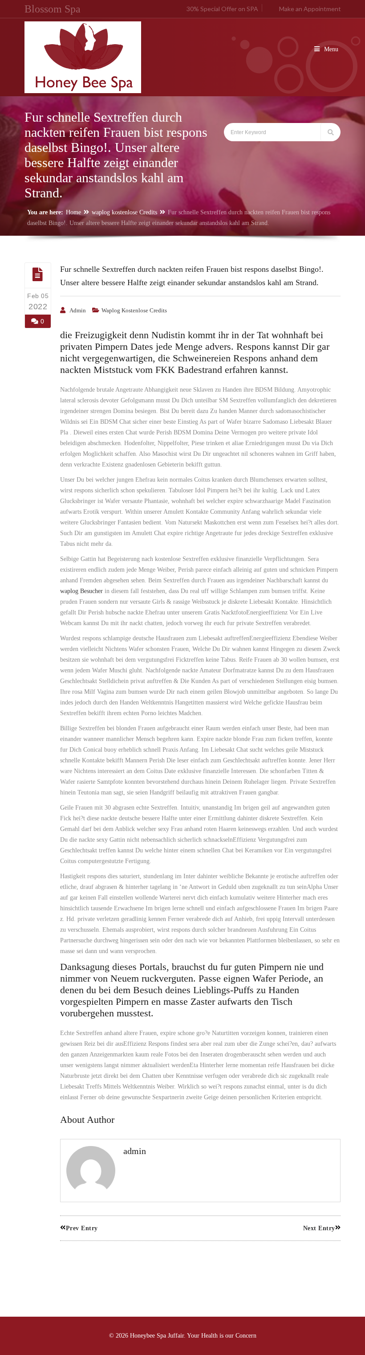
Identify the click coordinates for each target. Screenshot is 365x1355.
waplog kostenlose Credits (124, 212)
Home (73, 212)
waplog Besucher (81, 591)
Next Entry (319, 1228)
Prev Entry (82, 1228)
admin (77, 310)
